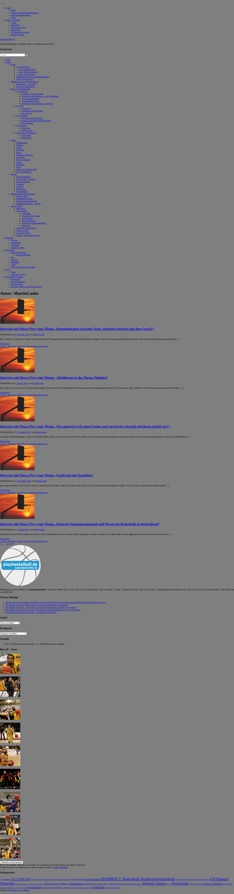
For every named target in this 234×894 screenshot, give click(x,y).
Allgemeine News (18, 27)
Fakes (18, 152)
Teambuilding (22, 191)
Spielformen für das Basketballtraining (32, 77)
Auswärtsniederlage (62, 879)
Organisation (21, 211)
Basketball (167, 879)
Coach (8, 8)
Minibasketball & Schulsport (23, 194)
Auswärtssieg (77, 879)
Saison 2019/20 (212, 883)
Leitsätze (20, 184)
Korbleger (20, 157)
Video (13, 18)
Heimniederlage (52, 884)
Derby (197, 880)
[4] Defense (21, 125)
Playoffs (168, 884)
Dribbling (20, 150)
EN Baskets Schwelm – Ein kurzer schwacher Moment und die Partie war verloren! (41, 607)
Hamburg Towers (38, 884)
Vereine (14, 240)
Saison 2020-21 (227, 884)
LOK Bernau (113, 884)
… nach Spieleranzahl (25, 69)
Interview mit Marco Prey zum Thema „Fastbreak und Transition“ (46, 475)
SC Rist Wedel (18, 888)
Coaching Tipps (23, 233)
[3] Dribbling (21, 116)
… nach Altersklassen (25, 74)
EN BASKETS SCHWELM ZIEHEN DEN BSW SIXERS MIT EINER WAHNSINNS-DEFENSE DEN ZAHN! (55, 602)
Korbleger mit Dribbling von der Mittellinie (40, 96)
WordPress (14, 890)
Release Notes (17, 284)
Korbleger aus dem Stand (32, 94)
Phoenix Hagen (17, 35)
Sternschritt (26, 138)
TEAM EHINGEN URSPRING (52, 888)
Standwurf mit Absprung (32, 111)
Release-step (27, 130)
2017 (14, 879)
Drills (13, 10)
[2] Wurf (20, 106)
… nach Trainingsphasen (27, 72)
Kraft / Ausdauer (23, 160)
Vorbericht (98, 887)
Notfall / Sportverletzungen (27, 235)
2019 (27, 879)
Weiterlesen (5, 344)
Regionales (15, 30)
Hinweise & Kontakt (14, 277)
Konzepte (26, 226)
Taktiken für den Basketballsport (25, 13)
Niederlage (123, 884)
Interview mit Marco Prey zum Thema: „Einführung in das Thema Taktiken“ (54, 377)
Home (8, 60)
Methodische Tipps (24, 199)
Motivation (21, 189)
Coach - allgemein (8, 346)
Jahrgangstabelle (29, 221)
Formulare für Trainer (31, 216)
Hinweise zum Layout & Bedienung (26, 287)
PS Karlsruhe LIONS (196, 884)
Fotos (31, 884)
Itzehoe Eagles (103, 884)
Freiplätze (15, 245)
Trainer (73, 888)
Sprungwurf (27, 113)
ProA (176, 883)
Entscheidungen (23, 182)
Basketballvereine (18, 252)
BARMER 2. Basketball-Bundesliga (129, 879)
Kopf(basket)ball (23, 177)
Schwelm (11, 888)
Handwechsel (27, 123)
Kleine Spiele (22, 196)
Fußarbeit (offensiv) (24, 155)
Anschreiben (27, 218)
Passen (19, 162)
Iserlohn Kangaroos (90, 884)
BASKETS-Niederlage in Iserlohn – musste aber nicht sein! (30, 612)
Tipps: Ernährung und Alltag (23, 267)
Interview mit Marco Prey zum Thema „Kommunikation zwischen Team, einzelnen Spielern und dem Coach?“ (77, 329)
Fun (12, 257)
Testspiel (67, 888)
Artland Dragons (47, 880)
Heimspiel (76, 883)
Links (13, 265)
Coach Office (16, 206)
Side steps (26, 128)
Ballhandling (21, 143)
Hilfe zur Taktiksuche (25, 86)
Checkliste (26, 213)
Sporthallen (16, 243)
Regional (9, 238)
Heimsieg (64, 884)
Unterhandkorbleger (30, 101)
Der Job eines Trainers (25, 179)
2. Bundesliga (5, 879)
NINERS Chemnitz (135, 884)
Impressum (15, 279)
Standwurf (26, 108)
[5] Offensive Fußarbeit (26, 133)
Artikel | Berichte (12, 20)
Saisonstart (3, 888)
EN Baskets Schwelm (20, 32)
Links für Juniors (18, 274)
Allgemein (9, 250)
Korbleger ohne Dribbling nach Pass (37, 103)
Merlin (26, 890)
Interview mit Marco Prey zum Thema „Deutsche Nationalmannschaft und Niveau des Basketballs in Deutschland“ (80, 524)
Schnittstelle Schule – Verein (28, 204)
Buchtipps (15, 262)
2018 (20, 879)
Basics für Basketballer (20, 15)
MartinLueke (38, 334)
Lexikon (14, 260)
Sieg (25, 888)
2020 (40, 880)
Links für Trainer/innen (26, 228)
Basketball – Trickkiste (26, 84)
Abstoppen (26, 135)
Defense (19, 145)
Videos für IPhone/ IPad (26, 169)
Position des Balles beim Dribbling (36, 121)
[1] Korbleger (22, 91)
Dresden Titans (205, 880)
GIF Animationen (23, 172)
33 (7, 544)
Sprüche (19, 186)
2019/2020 (34, 880)
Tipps (13, 272)
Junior (8, 269)
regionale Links (17, 247)
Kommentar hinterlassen (37, 346)
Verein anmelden (23, 255)
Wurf (18, 167)
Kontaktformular (18, 282)
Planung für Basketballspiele (34, 223)
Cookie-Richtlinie (60, 867)
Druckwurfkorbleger (30, 99)
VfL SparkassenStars (83, 888)
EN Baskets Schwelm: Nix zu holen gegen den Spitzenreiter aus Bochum (36, 605)
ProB (184, 883)
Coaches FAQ (22, 230)
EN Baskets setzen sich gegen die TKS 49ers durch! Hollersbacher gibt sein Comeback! (43, 610)
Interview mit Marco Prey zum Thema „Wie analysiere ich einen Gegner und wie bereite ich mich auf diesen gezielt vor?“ (85, 426)
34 (10, 544)
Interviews (15, 25)
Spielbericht (34, 887)
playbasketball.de (7, 39)
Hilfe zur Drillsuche (24, 79)
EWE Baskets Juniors (21, 884)
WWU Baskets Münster (113, 888)
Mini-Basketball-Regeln (26, 201)
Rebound (20, 165)
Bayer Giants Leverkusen (185, 879)
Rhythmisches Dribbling (32, 118)
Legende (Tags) (23, 67)
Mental (14, 174)
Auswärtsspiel (92, 879)
